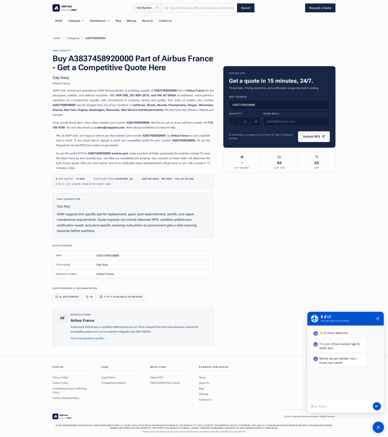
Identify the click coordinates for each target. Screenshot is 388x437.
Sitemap (131, 20)
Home (56, 38)
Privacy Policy (60, 377)
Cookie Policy (60, 382)
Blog (118, 20)
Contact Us (165, 20)
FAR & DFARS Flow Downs (165, 382)
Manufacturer (98, 20)
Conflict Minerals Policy (66, 398)
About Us (147, 20)
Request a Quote (320, 8)
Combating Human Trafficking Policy (69, 390)
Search (245, 8)
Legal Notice (108, 377)
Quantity (235, 113)
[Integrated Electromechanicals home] (65, 8)
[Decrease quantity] (234, 121)
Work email (271, 113)
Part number (238, 96)
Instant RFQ (156, 377)
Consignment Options (113, 382)
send (377, 406)
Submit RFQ (311, 136)
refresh (378, 318)
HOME (58, 20)
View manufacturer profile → (89, 338)
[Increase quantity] (256, 121)
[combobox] (199, 7)
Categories (73, 38)
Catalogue (74, 20)
